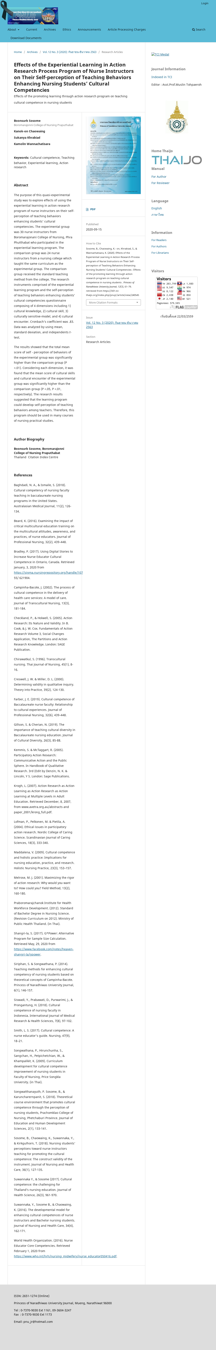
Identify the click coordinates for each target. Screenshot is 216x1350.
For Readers (158, 240)
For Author (158, 177)
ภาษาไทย (157, 215)
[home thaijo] (176, 163)
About (12, 29)
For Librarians (160, 253)
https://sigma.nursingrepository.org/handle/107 (48, 573)
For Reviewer (160, 183)
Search (200, 29)
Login (204, 3)
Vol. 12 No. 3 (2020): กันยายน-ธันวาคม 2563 (69, 52)
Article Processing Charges (127, 29)
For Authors (158, 246)
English (156, 208)
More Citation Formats (103, 302)
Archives (50, 29)
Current (31, 29)
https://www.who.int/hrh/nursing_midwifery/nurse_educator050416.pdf (65, 1256)
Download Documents (26, 38)
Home (18, 52)
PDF (93, 209)
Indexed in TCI (161, 77)
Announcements (89, 29)
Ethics (67, 29)
